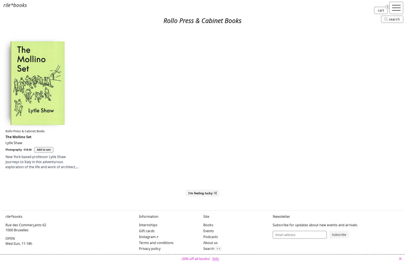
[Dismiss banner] (400, 259)
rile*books (15, 4)
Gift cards (147, 231)
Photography (13, 149)
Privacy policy (150, 248)
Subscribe (339, 235)
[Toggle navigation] (396, 8)
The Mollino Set (18, 137)
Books (208, 225)
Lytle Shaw (13, 142)
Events (208, 231)
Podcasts (210, 236)
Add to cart (44, 149)
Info (215, 258)
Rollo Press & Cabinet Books (25, 131)
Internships (148, 225)
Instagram (147, 236)
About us (210, 242)
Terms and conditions (156, 242)
